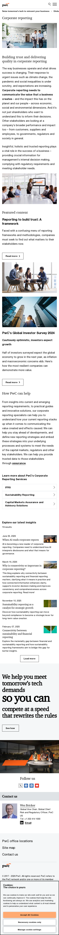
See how (10, 728)
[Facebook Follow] (26, 786)
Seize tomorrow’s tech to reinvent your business (25, 11)
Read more (11, 256)
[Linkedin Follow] (32, 786)
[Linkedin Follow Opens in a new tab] (21, 822)
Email (28, 823)
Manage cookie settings (29, 929)
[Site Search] (49, 4)
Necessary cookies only (29, 922)
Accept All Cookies (29, 915)
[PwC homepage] (5, 4)
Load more (29, 658)
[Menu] (55, 4)
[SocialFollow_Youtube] (37, 786)
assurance (19, 463)
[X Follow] (21, 786)
